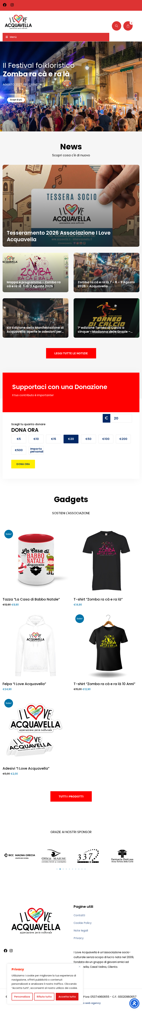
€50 (88, 439)
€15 (53, 439)
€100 (105, 439)
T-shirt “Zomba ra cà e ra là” (98, 599)
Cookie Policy (83, 923)
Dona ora (23, 464)
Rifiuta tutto (44, 996)
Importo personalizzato (37, 450)
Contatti (79, 915)
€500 (19, 450)
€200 (123, 439)
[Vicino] (79, 966)
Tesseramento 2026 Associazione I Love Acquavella (58, 236)
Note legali (81, 930)
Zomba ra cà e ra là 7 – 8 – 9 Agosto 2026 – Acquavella (106, 284)
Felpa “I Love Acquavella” (24, 683)
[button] (56, 869)
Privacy (79, 938)
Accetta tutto (67, 996)
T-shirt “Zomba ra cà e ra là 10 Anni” (104, 683)
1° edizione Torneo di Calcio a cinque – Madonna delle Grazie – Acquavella (104, 331)
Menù (13, 37)
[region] (45, 984)
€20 (71, 439)
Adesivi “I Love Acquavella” (26, 768)
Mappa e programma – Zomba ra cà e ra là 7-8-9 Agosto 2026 (34, 284)
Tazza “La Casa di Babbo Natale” (31, 599)
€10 (36, 439)
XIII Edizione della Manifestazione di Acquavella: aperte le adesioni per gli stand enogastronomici (35, 331)
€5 (19, 439)
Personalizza (22, 996)
